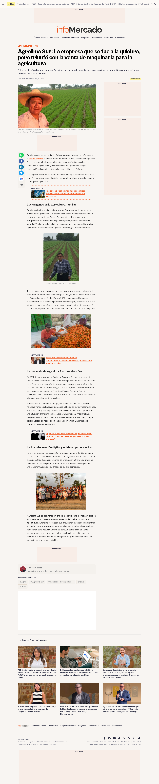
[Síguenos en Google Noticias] (21, 178)
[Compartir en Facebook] (21, 161)
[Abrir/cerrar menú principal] (2, 3)
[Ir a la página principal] (79, 29)
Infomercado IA (92, 742)
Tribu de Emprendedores (109, 742)
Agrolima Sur (38, 582)
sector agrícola (36, 158)
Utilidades (108, 38)
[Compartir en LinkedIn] (21, 167)
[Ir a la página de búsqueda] (155, 3)
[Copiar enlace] (21, 184)
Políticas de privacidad (117, 744)
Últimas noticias (41, 38)
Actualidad (54, 38)
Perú (23, 586)
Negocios (85, 38)
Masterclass (126, 742)
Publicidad (137, 742)
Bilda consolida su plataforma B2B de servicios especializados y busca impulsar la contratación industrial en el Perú (79, 672)
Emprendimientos (70, 38)
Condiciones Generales (98, 744)
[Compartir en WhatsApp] (21, 155)
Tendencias (97, 38)
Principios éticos (134, 744)
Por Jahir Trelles (24, 79)
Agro (23, 582)
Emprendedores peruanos (62, 582)
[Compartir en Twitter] (21, 172)
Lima (82, 582)
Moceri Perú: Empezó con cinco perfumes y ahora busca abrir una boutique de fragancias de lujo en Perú (36, 709)
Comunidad (120, 38)
